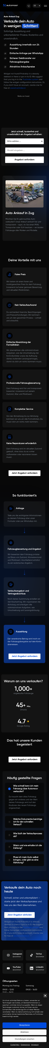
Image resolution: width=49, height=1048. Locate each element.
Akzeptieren (24, 1025)
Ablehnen (24, 1032)
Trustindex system (30, 79)
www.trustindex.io (18, 88)
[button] (45, 995)
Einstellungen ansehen (24, 1039)
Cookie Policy (14, 1045)
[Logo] (10, 5)
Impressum (35, 1045)
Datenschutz (25, 1045)
